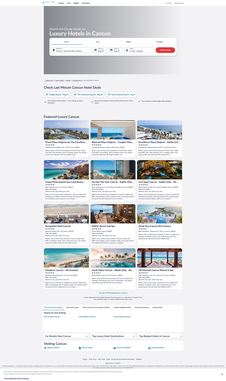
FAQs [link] (108, 359)
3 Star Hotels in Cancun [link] (122, 317)
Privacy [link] (85, 359)
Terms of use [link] (93, 359)
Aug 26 (101, 51)
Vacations (86, 3)
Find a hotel (165, 50)
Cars (69, 3)
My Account (179, 3)
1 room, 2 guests (136, 51)
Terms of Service (23, 378)
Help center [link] (101, 359)
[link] (61, 348)
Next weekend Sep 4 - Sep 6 (123, 95)
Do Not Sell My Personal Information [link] (122, 359)
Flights (76, 3)
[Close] (222, 374)
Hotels (61, 3)
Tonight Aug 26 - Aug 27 (59, 95)
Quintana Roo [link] (77, 80)
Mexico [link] (68, 80)
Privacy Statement (10, 378)
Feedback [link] (139, 359)
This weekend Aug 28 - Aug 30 (90, 95)
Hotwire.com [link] (49, 80)
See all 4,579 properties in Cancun (113, 293)
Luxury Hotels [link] (59, 80)
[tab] (66, 41)
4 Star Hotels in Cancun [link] (87, 317)
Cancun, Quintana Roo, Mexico (69, 51)
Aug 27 (117, 51)
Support (169, 3)
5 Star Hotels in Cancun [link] (51, 317)
